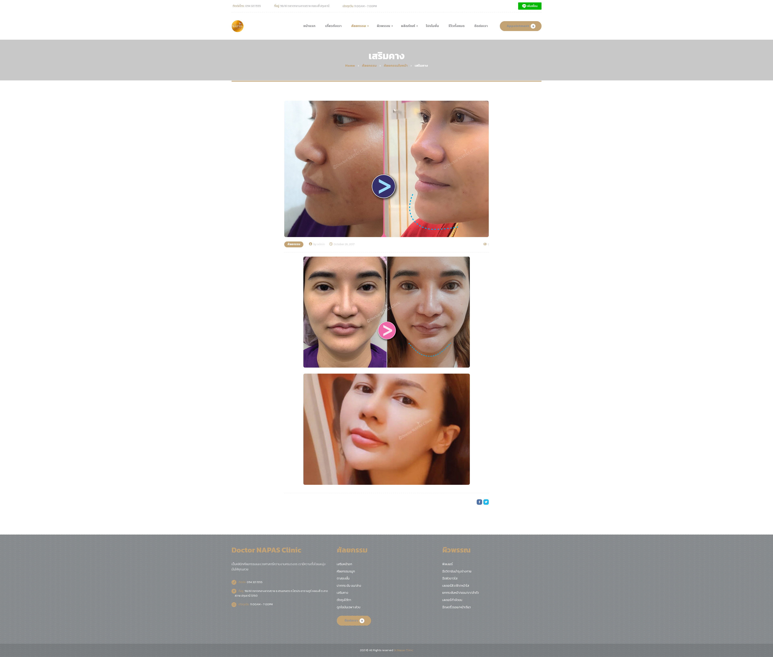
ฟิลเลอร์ (447, 564)
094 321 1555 (250, 582)
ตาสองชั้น (343, 578)
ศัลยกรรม (293, 244)
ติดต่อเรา (351, 620)
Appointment (518, 25)
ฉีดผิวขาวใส (450, 578)
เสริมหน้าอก (344, 564)
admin (321, 244)
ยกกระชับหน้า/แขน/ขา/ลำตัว (460, 592)
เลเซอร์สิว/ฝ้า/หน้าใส (455, 585)
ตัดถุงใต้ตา (344, 599)
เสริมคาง (342, 592)
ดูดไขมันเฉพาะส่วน (348, 607)
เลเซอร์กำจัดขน (452, 599)
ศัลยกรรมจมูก (346, 571)
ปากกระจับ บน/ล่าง (349, 585)
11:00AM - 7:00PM (255, 604)
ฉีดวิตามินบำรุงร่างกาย (456, 571)
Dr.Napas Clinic (403, 650)
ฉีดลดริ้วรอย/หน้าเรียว (456, 607)
